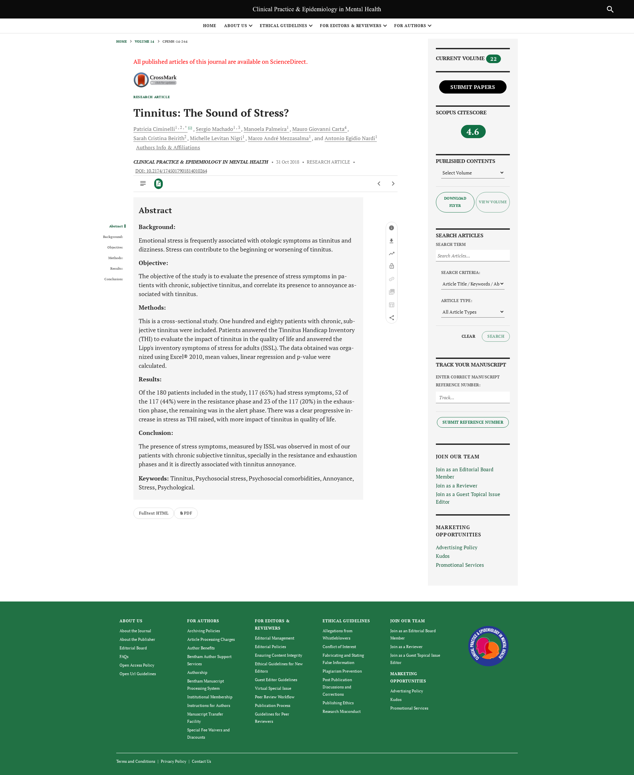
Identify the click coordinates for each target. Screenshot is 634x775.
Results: (116, 269)
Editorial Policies (270, 646)
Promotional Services (460, 565)
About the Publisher (137, 639)
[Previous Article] (379, 183)
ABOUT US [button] (235, 25)
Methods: (115, 258)
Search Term (451, 244)
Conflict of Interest (339, 646)
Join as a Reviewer (456, 485)
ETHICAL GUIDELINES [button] (283, 25)
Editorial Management (274, 638)
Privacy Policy (173, 761)
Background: (113, 237)
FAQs (124, 656)
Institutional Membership (209, 696)
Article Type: (456, 300)
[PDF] (158, 183)
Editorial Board (133, 647)
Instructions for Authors (208, 705)
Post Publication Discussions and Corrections (337, 687)
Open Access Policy (137, 665)
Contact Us (201, 761)
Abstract (116, 226)
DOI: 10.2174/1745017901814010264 (171, 171)
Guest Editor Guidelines (276, 679)
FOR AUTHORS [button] (410, 25)
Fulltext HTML (153, 513)
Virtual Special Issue (273, 688)
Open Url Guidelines (138, 673)
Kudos (443, 556)
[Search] (610, 9)
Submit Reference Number (472, 422)
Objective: (115, 248)
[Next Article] (393, 183)
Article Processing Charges (211, 639)
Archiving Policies (203, 630)
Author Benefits (201, 647)
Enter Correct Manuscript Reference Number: (468, 380)
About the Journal (135, 630)
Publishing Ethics (338, 702)
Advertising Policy (456, 547)
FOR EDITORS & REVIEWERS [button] (351, 25)
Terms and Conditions (135, 761)
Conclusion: (113, 279)
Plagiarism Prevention (342, 671)
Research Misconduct (342, 711)
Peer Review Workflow (275, 696)
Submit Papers (472, 87)
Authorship (197, 672)
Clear (468, 336)
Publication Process (272, 705)
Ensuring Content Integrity (278, 655)
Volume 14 (145, 41)
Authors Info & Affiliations (168, 147)
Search (495, 336)
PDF (188, 513)
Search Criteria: (460, 272)
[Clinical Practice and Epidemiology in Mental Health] (488, 645)
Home (209, 25)
